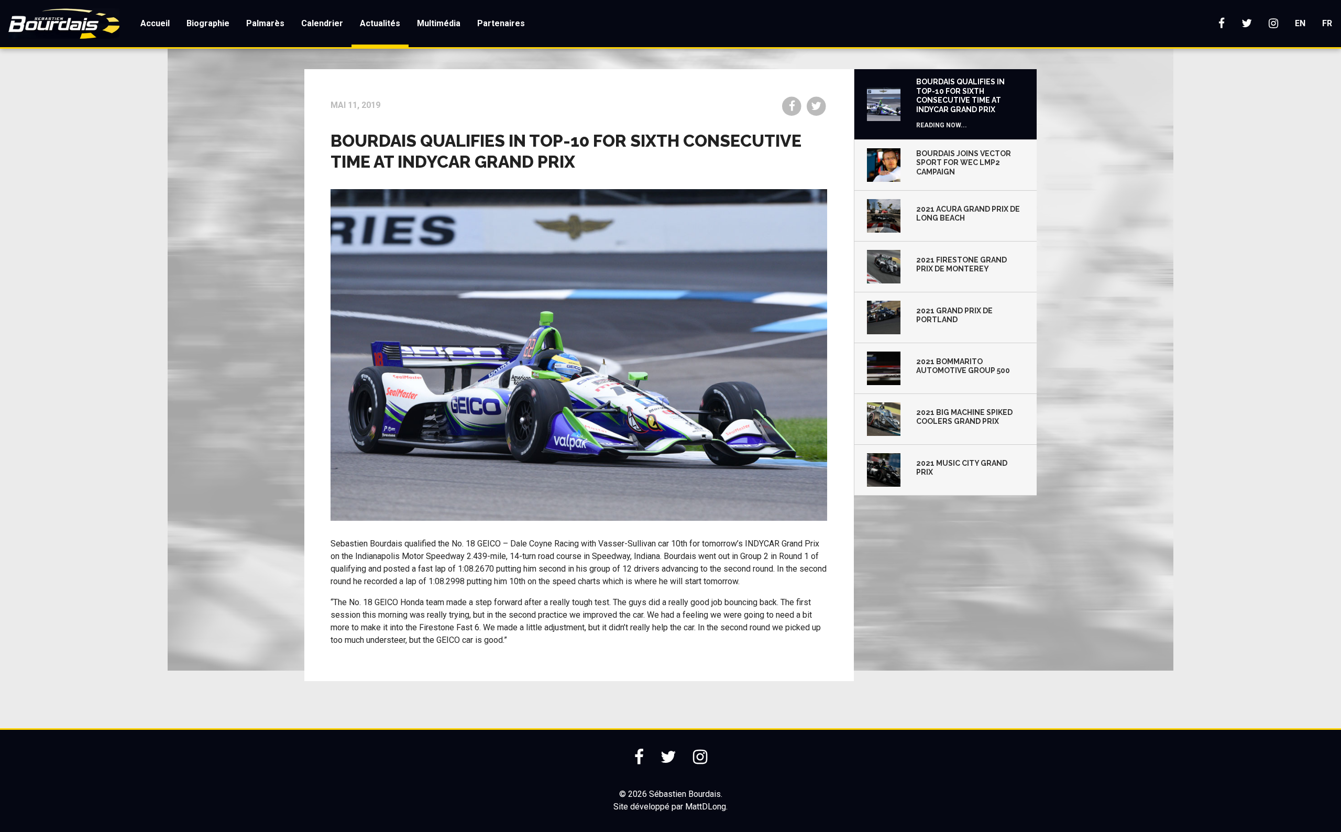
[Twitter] (1246, 23)
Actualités (380, 23)
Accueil (155, 23)
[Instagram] (1273, 23)
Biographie (207, 23)
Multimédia (438, 23)
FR (1327, 23)
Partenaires (501, 23)
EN (1300, 23)
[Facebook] (1221, 23)
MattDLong (705, 807)
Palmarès (265, 23)
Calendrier (322, 23)
